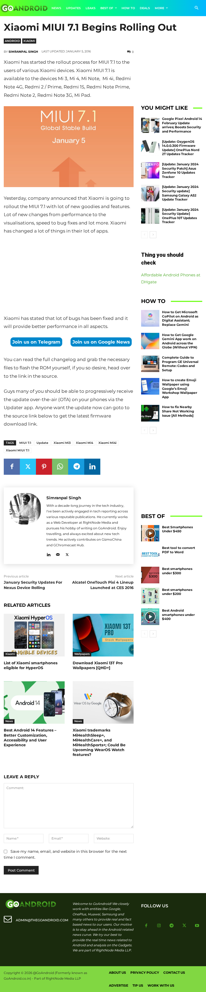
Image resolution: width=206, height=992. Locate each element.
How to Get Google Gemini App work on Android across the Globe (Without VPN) (179, 341)
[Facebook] (12, 467)
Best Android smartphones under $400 (178, 614)
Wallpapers (82, 654)
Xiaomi (29, 41)
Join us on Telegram (36, 342)
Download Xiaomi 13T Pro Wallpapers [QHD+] (98, 665)
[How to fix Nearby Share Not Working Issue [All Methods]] (150, 413)
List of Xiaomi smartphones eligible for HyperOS (30, 665)
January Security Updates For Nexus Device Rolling (33, 585)
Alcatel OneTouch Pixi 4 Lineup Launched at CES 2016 (103, 585)
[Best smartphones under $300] (150, 575)
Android (12, 41)
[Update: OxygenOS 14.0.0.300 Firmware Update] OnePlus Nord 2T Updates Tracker (180, 148)
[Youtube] (197, 926)
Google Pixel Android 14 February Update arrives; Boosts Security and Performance (182, 125)
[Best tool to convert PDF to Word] (150, 554)
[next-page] (153, 234)
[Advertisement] (68, 275)
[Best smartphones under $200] (150, 596)
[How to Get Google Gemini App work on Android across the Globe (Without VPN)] (150, 341)
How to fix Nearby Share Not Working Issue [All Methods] (178, 411)
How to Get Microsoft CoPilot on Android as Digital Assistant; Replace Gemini (180, 318)
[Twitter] (28, 467)
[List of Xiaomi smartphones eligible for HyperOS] (34, 635)
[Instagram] (159, 926)
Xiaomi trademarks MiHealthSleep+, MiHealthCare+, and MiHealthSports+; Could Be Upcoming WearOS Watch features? (99, 742)
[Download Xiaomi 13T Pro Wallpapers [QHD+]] (103, 635)
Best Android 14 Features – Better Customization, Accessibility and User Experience (30, 737)
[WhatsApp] (60, 467)
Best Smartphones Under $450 (177, 529)
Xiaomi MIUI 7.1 (17, 450)
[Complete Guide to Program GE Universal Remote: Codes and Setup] (150, 363)
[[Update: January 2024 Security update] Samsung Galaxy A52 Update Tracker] (150, 193)
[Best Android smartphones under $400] (150, 616)
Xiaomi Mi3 (62, 443)
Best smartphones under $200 (177, 592)
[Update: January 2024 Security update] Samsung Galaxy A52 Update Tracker (180, 193)
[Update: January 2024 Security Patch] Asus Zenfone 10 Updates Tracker (180, 170)
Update (42, 443)
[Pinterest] (44, 467)
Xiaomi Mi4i (107, 443)
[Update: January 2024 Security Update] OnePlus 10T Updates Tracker (180, 216)
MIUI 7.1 (25, 443)
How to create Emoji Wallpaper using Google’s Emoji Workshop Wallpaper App (179, 388)
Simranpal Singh (23, 51)
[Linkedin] (92, 467)
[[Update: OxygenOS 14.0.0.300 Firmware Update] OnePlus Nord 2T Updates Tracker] (150, 148)
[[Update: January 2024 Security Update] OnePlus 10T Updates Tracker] (150, 216)
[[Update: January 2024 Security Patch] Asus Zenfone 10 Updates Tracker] (150, 170)
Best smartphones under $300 (177, 571)
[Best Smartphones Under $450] (150, 533)
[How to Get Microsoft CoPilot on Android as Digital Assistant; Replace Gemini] (150, 318)
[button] (196, 8)
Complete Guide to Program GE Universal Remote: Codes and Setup (180, 363)
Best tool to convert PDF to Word (178, 550)
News (9, 721)
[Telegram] (76, 467)
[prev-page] (144, 234)
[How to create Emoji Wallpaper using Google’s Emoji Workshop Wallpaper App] (150, 386)
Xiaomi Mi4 (84, 443)
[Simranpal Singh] (25, 525)
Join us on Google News (101, 342)
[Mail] (58, 554)
